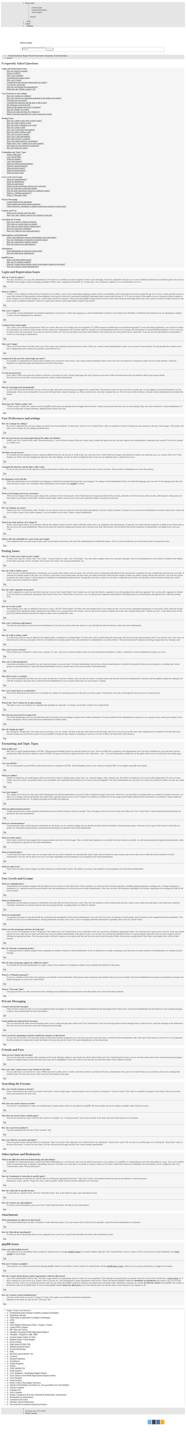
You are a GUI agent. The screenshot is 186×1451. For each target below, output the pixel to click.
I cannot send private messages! (19, 202)
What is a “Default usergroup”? (19, 193)
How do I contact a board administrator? (23, 266)
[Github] (154, 1422)
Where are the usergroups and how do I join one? (26, 186)
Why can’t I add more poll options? (21, 130)
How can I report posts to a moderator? (22, 141)
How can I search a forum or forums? (22, 222)
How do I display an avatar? (18, 109)
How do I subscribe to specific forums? (22, 242)
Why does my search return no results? (22, 224)
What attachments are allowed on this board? (24, 251)
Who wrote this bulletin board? (19, 260)
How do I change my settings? (19, 96)
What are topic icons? (15, 173)
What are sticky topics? (16, 168)
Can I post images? (14, 161)
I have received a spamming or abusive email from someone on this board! (36, 206)
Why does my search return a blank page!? (24, 226)
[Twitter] (149, 1422)
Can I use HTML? (14, 157)
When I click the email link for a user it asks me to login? (29, 114)
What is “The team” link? (17, 195)
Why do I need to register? (17, 71)
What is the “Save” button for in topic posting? (25, 143)
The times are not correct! (17, 100)
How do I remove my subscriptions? (21, 244)
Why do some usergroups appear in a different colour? (28, 191)
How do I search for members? (19, 229)
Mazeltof (39, 1426)
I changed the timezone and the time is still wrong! (27, 103)
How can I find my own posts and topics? (23, 231)
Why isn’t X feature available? (19, 262)
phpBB (73, 484)
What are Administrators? (17, 179)
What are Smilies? (14, 159)
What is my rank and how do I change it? (23, 112)
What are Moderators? (15, 181)
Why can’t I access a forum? (18, 134)
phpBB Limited (74, 1252)
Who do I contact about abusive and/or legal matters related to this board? (36, 264)
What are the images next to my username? (24, 107)
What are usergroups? (15, 184)
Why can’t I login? (14, 80)
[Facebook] (158, 1422)
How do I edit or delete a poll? (19, 132)
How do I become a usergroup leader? (22, 188)
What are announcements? (17, 166)
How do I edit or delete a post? (19, 123)
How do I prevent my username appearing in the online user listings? (34, 98)
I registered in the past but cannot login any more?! (27, 82)
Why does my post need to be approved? (23, 146)
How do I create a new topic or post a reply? (24, 121)
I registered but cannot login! (18, 78)
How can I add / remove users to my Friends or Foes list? (29, 215)
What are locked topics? (16, 170)
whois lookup (172, 1278)
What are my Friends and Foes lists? (21, 213)
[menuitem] (36, 8)
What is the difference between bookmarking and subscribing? (31, 237)
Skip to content (26, 42)
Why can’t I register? (15, 75)
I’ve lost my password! (16, 85)
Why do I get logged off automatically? (22, 87)
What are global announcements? (20, 164)
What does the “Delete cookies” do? (21, 89)
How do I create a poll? (16, 127)
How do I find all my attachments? (20, 253)
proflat (28, 1426)
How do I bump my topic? (17, 148)
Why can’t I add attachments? (18, 136)
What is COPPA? (14, 73)
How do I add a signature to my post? (22, 125)
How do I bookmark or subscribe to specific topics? (27, 240)
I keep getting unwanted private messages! (23, 204)
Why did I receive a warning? (18, 139)
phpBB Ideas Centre (115, 1266)
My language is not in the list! (18, 105)
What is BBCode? (14, 154)
